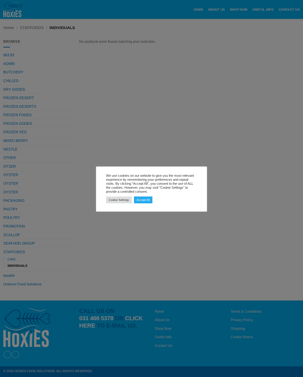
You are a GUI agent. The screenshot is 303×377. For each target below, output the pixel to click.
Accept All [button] (143, 200)
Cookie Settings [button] (119, 200)
